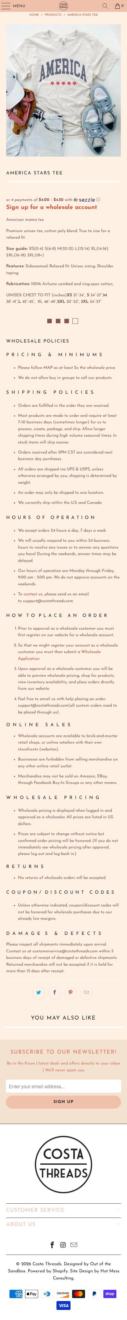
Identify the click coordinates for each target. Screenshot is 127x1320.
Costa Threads (46, 1264)
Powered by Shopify (48, 1271)
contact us (33, 594)
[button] (63, 200)
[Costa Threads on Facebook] (52, 1246)
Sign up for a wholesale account (51, 207)
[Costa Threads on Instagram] (63, 1246)
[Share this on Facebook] (54, 993)
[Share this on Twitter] (38, 993)
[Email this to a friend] (86, 993)
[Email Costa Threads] (74, 1246)
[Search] (105, 6)
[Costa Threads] (63, 6)
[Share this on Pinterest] (70, 993)
